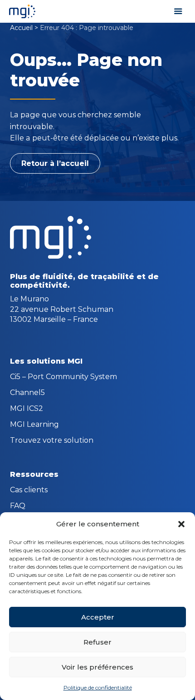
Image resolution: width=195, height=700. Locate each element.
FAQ (17, 506)
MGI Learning (34, 425)
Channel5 (27, 393)
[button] (181, 524)
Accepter (97, 617)
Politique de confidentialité (97, 687)
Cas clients (29, 490)
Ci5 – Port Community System (63, 377)
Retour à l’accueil (55, 163)
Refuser (97, 642)
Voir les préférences (97, 667)
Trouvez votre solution (51, 441)
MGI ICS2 (26, 409)
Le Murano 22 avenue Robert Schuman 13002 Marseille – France (61, 309)
